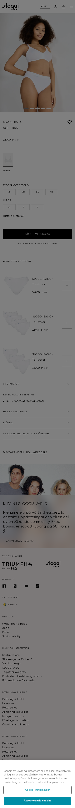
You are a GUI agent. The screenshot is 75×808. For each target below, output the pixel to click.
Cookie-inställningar (37, 790)
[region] (37, 784)
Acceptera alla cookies (37, 801)
